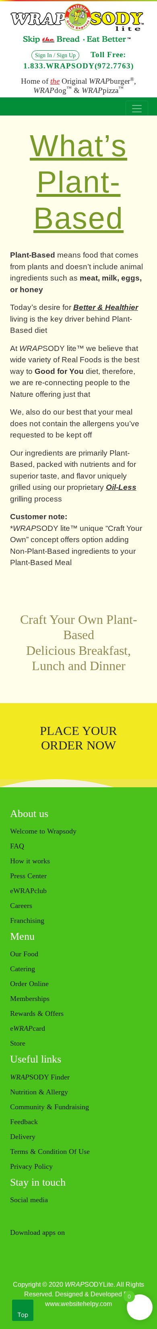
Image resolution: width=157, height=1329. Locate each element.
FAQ (17, 846)
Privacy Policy (31, 1166)
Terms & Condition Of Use (50, 1151)
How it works (30, 861)
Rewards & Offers (37, 1013)
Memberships (30, 999)
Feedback (24, 1122)
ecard (27, 1028)
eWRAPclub (28, 891)
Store (17, 1043)
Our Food (24, 954)
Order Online (29, 984)
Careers (21, 906)
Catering (22, 969)
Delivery (22, 1137)
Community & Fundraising (49, 1107)
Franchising (27, 920)
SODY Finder (40, 1077)
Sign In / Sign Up (55, 55)
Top (22, 1315)
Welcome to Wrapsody (43, 831)
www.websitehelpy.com (78, 1303)
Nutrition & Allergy (39, 1092)
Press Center (28, 876)
